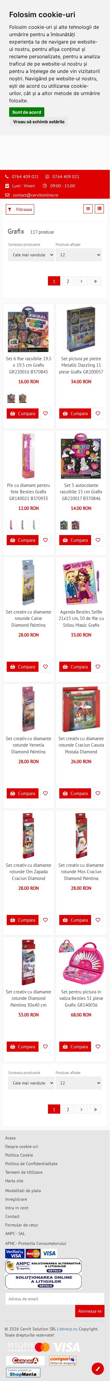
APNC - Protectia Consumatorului (35, 1243)
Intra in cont (16, 1208)
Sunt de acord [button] (26, 112)
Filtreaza (23, 209)
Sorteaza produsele (24, 244)
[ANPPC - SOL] (43, 1281)
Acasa (10, 1138)
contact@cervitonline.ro (35, 195)
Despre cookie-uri (21, 1146)
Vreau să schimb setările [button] (38, 121)
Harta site (14, 1181)
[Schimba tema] (98, 1369)
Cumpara (26, 413)
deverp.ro (68, 1329)
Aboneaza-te (89, 1311)
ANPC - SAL (15, 1233)
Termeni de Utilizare (23, 1172)
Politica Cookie (19, 1155)
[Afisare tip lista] (99, 208)
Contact (12, 1216)
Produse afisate (68, 244)
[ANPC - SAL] (43, 1266)
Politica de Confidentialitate (31, 1163)
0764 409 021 (25, 176)
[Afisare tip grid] (88, 208)
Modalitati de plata (23, 1190)
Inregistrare (16, 1199)
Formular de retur (21, 1225)
